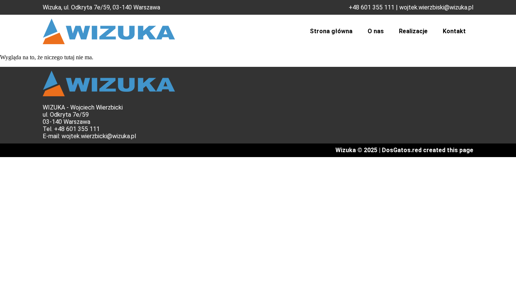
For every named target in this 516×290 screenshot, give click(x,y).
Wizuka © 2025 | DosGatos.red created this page (404, 150)
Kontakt (454, 31)
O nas (376, 31)
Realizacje (413, 31)
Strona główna (331, 31)
